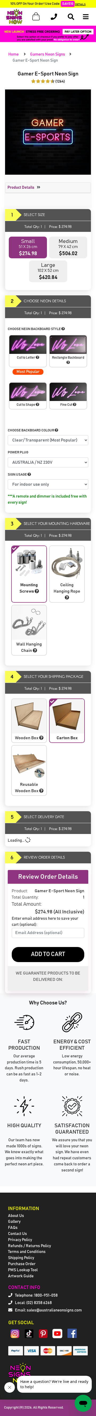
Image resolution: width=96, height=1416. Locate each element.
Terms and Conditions (27, 1252)
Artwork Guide (21, 1276)
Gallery (14, 1222)
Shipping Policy (21, 1258)
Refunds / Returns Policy (29, 1246)
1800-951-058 (46, 1295)
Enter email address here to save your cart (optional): (45, 922)
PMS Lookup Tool (23, 1270)
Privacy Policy (20, 1240)
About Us (16, 1216)
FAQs (13, 1228)
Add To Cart (48, 954)
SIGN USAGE (17, 474)
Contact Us (17, 1234)
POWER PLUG (18, 452)
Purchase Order (21, 1264)
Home (13, 54)
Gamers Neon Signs (47, 54)
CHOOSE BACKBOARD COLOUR (31, 430)
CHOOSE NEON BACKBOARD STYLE (34, 329)
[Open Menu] (85, 16)
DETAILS (80, 4)
